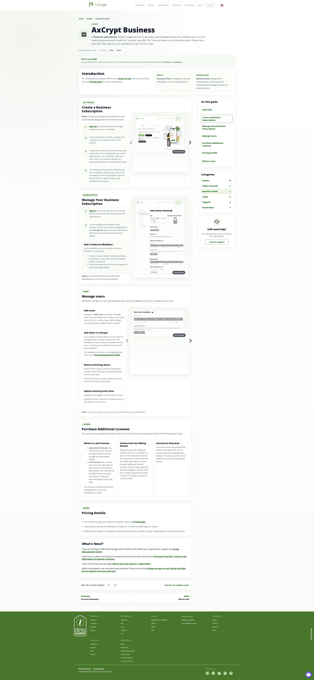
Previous (90, 597)
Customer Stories (127, 661)
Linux (122, 627)
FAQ (91, 651)
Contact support (217, 242)
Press (214, 630)
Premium (93, 623)
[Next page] (190, 142)
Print (111, 50)
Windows (124, 620)
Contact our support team (176, 585)
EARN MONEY (187, 617)
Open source (125, 654)
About (214, 620)
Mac (122, 623)
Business (93, 627)
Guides (89, 19)
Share (119, 50)
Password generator (128, 651)
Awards (215, 627)
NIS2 (152, 630)
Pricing (151, 5)
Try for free (311, 634)
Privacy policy (98, 669)
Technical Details (126, 658)
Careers (215, 623)
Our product (163, 5)
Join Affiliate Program (189, 623)
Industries (177, 5)
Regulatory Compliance (159, 620)
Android (124, 630)
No (115, 585)
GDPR (153, 627)
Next (184, 597)
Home (81, 19)
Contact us (94, 644)
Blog (200, 5)
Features (93, 620)
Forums (93, 648)
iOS (122, 634)
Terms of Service (84, 669)
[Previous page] (131, 142)
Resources (189, 5)
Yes (108, 585)
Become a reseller (188, 620)
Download (139, 5)
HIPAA (153, 623)
